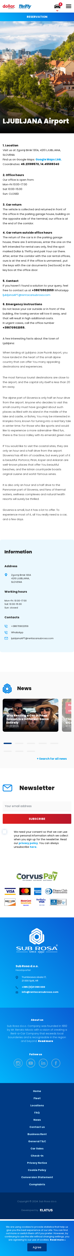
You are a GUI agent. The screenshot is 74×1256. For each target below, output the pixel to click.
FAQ (37, 1112)
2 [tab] (19, 743)
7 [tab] (19, 751)
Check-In (37, 1155)
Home (37, 1091)
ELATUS (46, 1210)
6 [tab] (8, 751)
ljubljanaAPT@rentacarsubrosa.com (32, 638)
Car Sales (37, 1148)
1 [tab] (8, 743)
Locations (37, 1105)
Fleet (37, 1098)
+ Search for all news (52, 759)
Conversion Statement (37, 1177)
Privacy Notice (37, 1163)
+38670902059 (19, 626)
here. (33, 847)
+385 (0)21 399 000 (33, 987)
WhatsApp (17, 632)
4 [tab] (43, 743)
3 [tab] (31, 743)
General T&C (37, 1141)
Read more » (57, 1239)
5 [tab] (54, 743)
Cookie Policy (37, 1170)
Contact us (37, 1127)
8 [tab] (31, 751)
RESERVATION (37, 17)
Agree (37, 1247)
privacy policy (28, 843)
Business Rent (37, 1134)
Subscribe (37, 819)
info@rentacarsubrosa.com (40, 992)
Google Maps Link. (49, 159)
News (37, 1120)
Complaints (37, 1184)
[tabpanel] (30, 715)
